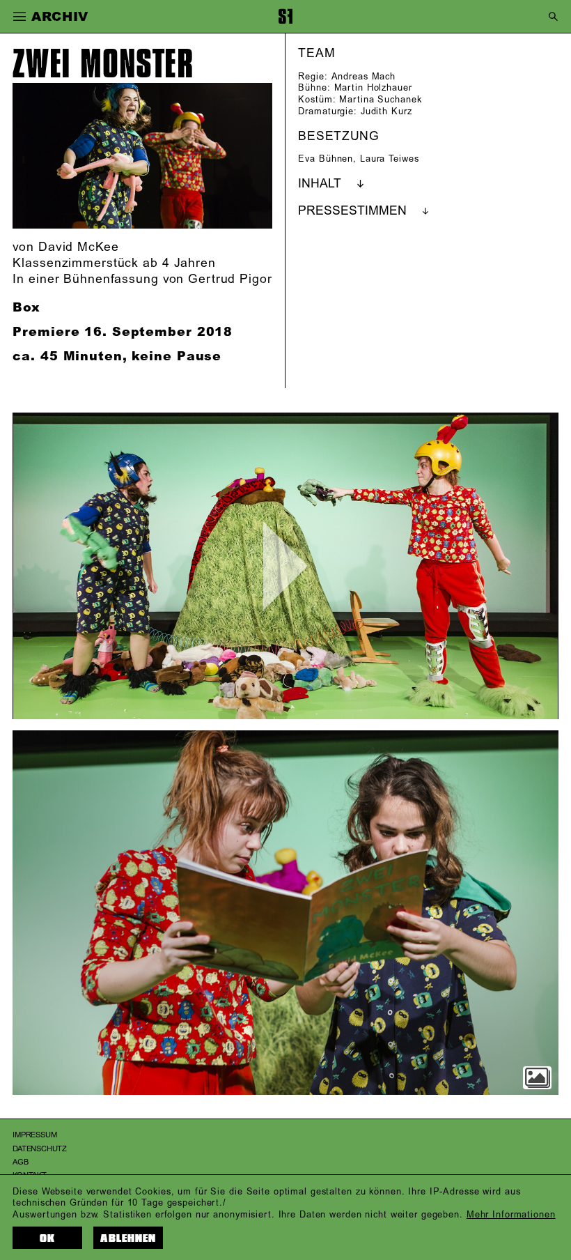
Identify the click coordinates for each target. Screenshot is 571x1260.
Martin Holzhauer (373, 87)
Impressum (34, 1135)
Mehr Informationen (511, 1214)
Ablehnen (128, 1238)
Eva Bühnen (325, 158)
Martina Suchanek (380, 99)
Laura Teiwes (389, 158)
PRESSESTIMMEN (352, 211)
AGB (20, 1162)
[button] (19, 17)
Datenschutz (40, 1149)
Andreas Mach (363, 76)
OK (47, 1238)
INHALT (319, 184)
